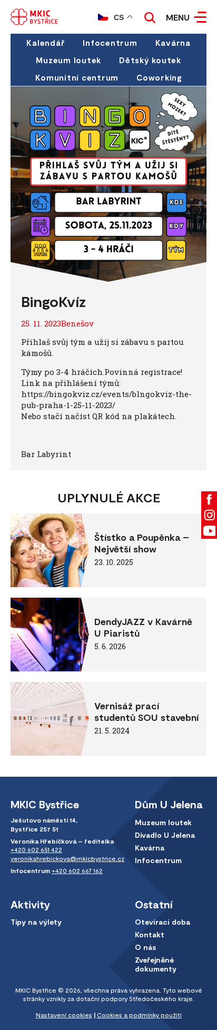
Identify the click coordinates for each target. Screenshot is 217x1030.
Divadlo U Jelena (165, 834)
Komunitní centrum (77, 77)
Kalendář (45, 42)
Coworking (159, 77)
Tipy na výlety (36, 921)
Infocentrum (110, 42)
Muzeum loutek (68, 60)
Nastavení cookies (64, 1014)
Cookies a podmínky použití (139, 1014)
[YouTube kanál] (209, 531)
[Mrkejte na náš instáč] (209, 515)
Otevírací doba (162, 921)
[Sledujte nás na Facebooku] (209, 499)
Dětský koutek (150, 60)
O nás (145, 947)
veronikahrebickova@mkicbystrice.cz (67, 858)
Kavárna (173, 42)
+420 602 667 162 (77, 870)
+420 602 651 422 (36, 849)
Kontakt (149, 934)
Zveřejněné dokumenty (155, 964)
